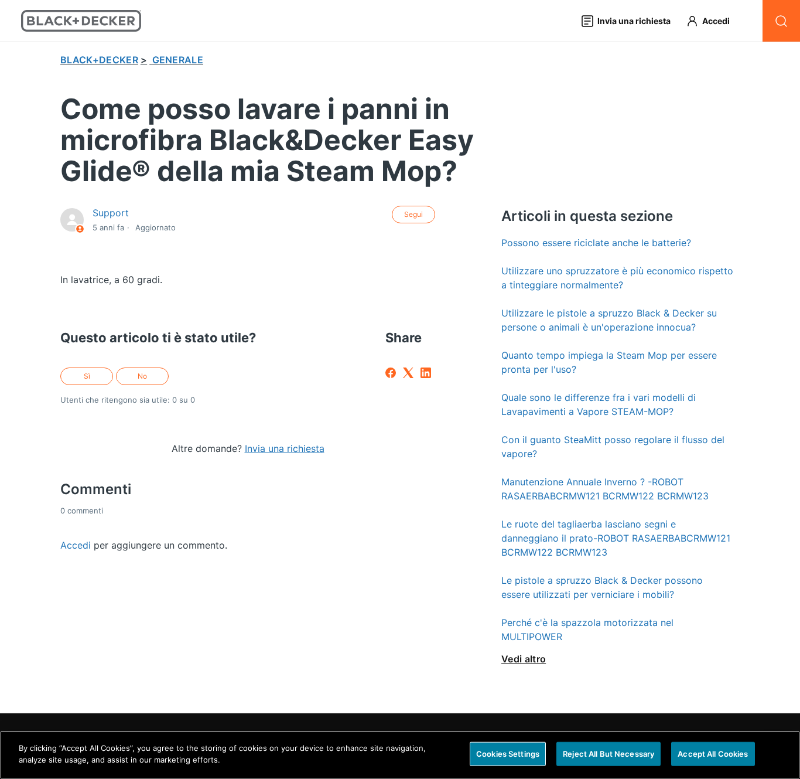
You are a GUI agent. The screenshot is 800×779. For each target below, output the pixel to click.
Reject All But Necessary (608, 753)
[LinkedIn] (425, 373)
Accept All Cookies (713, 753)
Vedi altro (523, 659)
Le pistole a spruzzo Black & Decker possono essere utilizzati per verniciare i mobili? (602, 587)
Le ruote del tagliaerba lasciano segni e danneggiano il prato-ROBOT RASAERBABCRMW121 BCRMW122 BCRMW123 (615, 538)
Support (111, 213)
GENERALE (178, 60)
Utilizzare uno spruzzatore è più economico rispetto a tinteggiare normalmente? (617, 278)
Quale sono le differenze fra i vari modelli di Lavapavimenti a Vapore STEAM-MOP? (598, 404)
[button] (713, 20)
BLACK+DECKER (99, 60)
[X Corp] (408, 373)
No (142, 376)
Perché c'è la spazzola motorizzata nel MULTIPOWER (587, 629)
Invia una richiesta (284, 448)
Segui (413, 214)
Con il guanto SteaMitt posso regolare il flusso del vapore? (612, 447)
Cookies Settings (507, 753)
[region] (400, 755)
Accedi (75, 545)
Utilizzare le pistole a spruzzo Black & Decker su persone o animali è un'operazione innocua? (609, 320)
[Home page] (81, 21)
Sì (87, 376)
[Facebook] (390, 373)
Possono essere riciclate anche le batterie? (596, 243)
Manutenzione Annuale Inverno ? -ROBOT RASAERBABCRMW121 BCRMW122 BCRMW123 (605, 489)
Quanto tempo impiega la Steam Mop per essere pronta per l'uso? (609, 362)
